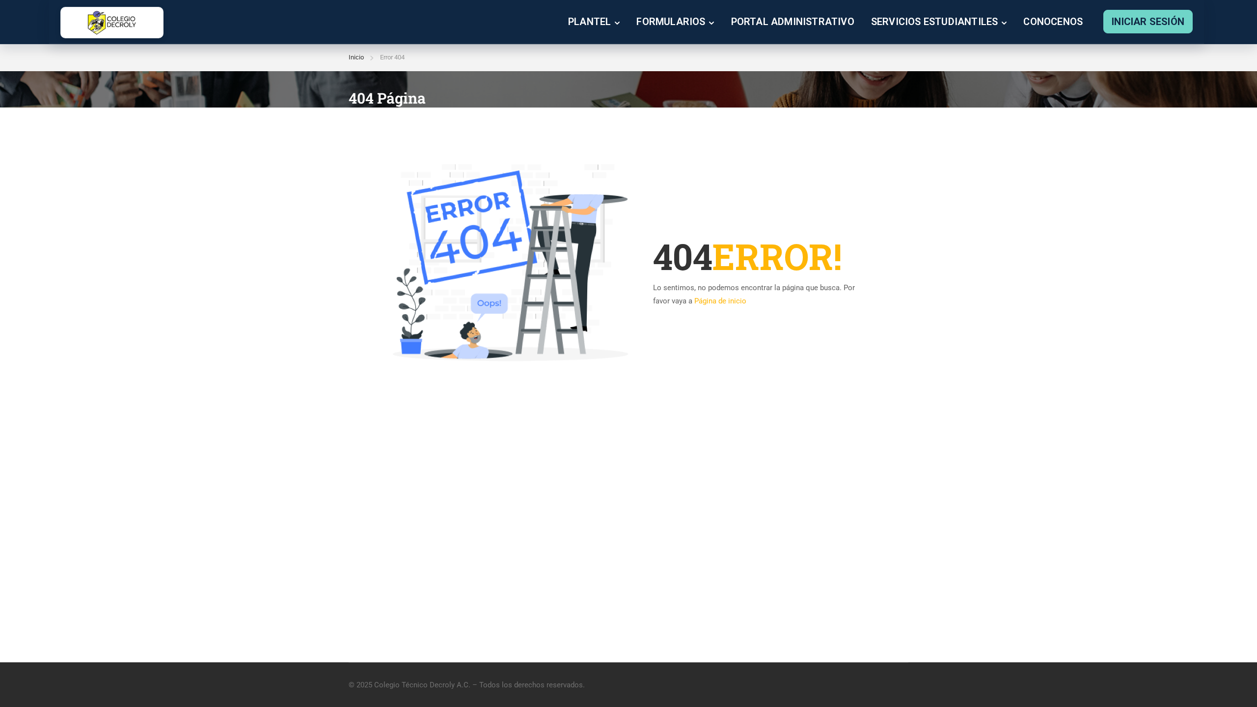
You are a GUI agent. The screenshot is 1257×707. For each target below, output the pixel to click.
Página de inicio (720, 301)
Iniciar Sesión (1148, 21)
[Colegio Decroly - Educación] (112, 22)
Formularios (670, 21)
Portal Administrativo (792, 21)
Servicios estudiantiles (934, 21)
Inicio (356, 57)
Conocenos (1053, 21)
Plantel (589, 21)
